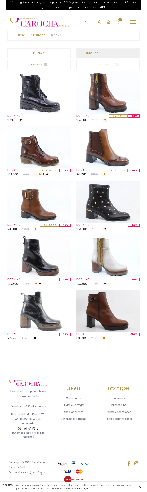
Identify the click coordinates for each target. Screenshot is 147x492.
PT (86, 22)
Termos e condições (118, 412)
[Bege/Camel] (105, 120)
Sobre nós (119, 398)
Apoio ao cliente (73, 412)
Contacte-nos (119, 405)
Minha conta (73, 398)
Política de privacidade (119, 419)
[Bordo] (43, 174)
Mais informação (80, 488)
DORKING (14, 116)
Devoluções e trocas (73, 419)
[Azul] (105, 283)
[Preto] (20, 120)
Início (20, 35)
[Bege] (36, 174)
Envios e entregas (74, 405)
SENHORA (38, 35)
